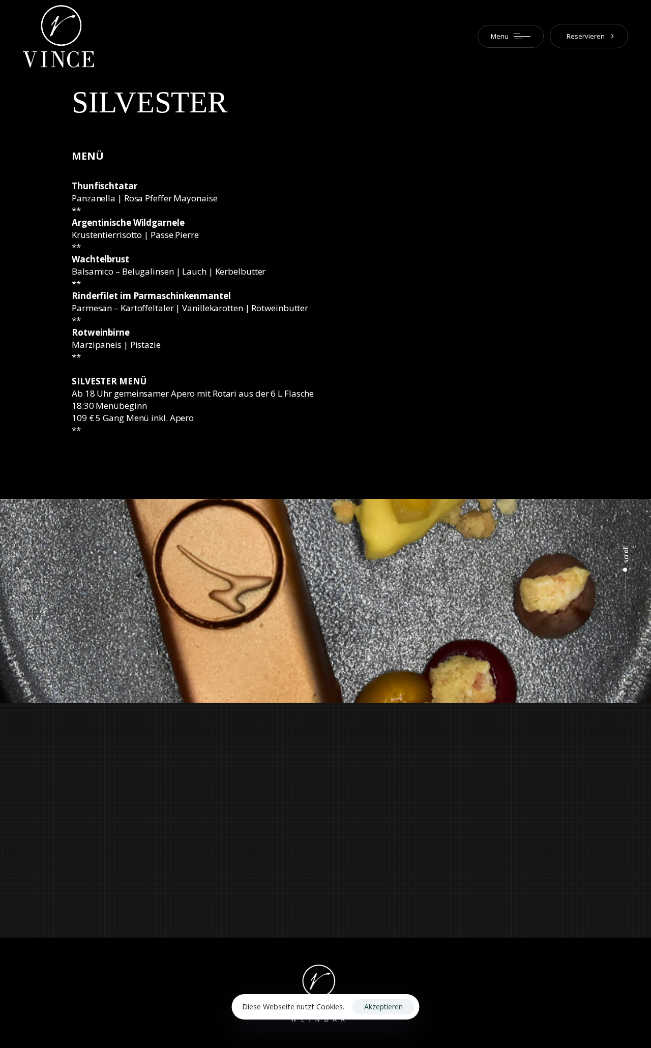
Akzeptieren (383, 1006)
